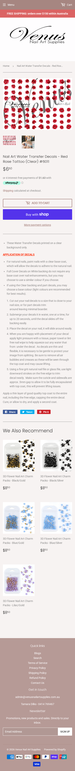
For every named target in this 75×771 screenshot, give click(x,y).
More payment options (37, 224)
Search (37, 658)
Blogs (37, 653)
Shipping (8, 190)
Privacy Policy (37, 667)
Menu (11, 4)
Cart (69, 4)
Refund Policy (37, 677)
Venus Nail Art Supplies (28, 749)
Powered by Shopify (55, 749)
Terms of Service (37, 662)
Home (6, 65)
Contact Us (37, 682)
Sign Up (65, 731)
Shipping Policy (37, 672)
